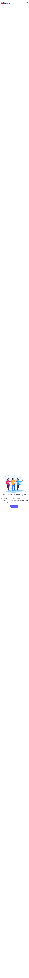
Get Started (14, 506)
